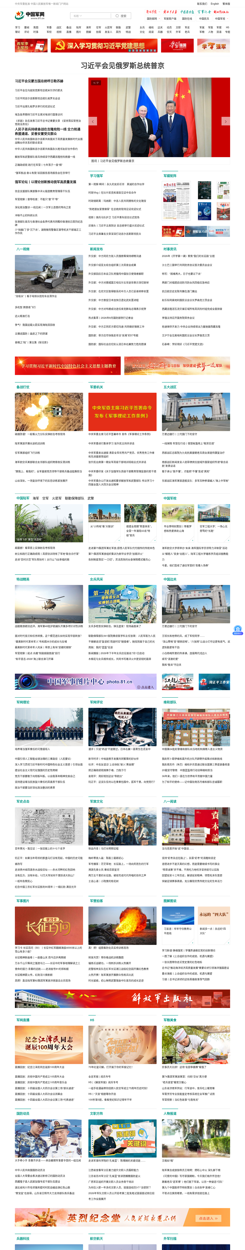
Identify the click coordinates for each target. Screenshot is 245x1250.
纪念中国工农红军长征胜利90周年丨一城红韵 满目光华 (45, 886)
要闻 (26, 27)
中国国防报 (188, 12)
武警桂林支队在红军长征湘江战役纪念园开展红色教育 (118, 969)
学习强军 (96, 175)
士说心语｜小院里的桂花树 (103, 881)
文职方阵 (96, 1113)
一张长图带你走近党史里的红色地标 (182, 962)
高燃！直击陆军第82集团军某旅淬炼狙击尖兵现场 (42, 980)
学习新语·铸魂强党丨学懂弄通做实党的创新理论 (188, 950)
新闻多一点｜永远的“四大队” (213, 931)
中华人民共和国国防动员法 (30, 1170)
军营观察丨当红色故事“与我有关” (180, 1099)
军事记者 (205, 12)
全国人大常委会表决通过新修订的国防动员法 (40, 1175)
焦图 (35, 27)
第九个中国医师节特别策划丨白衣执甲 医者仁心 (188, 1187)
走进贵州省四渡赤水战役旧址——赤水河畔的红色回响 (45, 869)
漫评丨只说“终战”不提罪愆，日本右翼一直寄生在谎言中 (119, 749)
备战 (68, 27)
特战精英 (23, 579)
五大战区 (170, 387)
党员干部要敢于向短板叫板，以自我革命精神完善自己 (45, 776)
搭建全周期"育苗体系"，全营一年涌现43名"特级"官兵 (139, 530)
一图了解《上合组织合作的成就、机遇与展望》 (188, 956)
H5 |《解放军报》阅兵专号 (103, 1082)
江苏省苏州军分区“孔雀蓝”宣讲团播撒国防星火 (114, 1176)
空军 (98, 27)
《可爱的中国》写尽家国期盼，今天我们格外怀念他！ (192, 1176)
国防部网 (152, 18)
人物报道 (170, 1113)
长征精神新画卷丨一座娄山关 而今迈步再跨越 (40, 957)
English (215, 3)
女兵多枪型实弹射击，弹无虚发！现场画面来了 (114, 626)
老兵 (187, 32)
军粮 (201, 32)
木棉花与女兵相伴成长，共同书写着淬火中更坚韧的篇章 (119, 659)
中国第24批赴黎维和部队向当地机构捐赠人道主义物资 (192, 749)
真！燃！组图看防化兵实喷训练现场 (108, 947)
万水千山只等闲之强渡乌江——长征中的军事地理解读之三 (47, 963)
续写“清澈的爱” (170, 659)
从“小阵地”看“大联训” (102, 526)
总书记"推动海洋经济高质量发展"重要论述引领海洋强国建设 (195, 967)
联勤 (118, 27)
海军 (88, 27)
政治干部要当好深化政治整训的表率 (35, 787)
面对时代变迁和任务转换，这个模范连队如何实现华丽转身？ (49, 635)
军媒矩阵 (170, 175)
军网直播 (23, 1020)
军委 (49, 27)
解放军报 (154, 12)
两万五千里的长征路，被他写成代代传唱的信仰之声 (117, 875)
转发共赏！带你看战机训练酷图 (106, 957)
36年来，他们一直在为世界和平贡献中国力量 (187, 776)
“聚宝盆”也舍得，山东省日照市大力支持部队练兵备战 (44, 1193)
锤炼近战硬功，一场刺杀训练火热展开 (109, 963)
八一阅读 (170, 801)
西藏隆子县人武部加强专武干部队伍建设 (37, 1181)
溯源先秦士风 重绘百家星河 (103, 869)
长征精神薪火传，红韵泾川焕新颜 (34, 974)
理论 (17, 32)
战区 (59, 27)
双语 (219, 32)
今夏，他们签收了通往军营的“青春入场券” (185, 565)
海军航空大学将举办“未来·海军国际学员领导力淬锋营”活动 (194, 548)
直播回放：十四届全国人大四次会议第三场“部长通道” (44, 1088)
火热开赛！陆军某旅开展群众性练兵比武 (111, 974)
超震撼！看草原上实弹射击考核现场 (35, 547)
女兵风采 (96, 579)
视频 (59, 32)
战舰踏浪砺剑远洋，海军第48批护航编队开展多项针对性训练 (49, 626)
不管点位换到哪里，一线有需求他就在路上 (186, 1193)
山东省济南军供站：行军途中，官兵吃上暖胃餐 (188, 1088)
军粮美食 (170, 1020)
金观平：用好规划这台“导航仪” (105, 776)
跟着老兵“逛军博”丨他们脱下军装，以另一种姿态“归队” (192, 1181)
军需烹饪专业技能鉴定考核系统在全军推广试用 (188, 1094)
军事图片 (23, 900)
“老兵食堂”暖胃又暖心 (174, 1082)
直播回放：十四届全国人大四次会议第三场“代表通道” (44, 1099)
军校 (49, 32)
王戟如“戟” (168, 1160)
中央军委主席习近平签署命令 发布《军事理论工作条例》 (120, 434)
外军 (178, 32)
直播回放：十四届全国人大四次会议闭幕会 (39, 1094)
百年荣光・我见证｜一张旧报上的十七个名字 (40, 848)
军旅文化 (96, 801)
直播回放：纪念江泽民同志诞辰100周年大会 (39, 1067)
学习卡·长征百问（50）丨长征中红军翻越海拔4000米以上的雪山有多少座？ (48, 949)
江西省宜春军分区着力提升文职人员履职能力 (113, 1170)
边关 (160, 27)
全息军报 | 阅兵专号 (99, 1076)
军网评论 (96, 702)
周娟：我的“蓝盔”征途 (100, 647)
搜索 (123, 16)
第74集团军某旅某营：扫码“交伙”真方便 (184, 1076)
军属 (201, 27)
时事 (35, 32)
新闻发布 (96, 249)
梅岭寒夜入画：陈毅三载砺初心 (106, 858)
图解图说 (170, 900)
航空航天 (96, 1238)
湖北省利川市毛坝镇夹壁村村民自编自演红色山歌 (42, 1187)
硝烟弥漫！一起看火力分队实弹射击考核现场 (40, 434)
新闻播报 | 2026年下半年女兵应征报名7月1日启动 (116, 653)
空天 (169, 32)
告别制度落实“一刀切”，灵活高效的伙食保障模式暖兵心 (119, 559)
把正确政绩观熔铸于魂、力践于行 (107, 770)
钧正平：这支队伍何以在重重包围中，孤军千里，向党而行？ (122, 781)
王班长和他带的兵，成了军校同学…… (183, 635)
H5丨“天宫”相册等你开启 (102, 1094)
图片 (78, 32)
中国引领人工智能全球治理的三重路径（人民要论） (44, 758)
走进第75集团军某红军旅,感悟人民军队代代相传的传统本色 (121, 548)
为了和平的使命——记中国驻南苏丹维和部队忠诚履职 (192, 781)
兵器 (160, 32)
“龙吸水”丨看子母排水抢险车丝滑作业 (36, 296)
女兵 (142, 27)
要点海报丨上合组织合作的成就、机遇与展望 (187, 973)
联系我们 (202, 3)
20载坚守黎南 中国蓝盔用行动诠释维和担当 (187, 770)
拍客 (98, 32)
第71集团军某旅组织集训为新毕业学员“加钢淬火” (115, 553)
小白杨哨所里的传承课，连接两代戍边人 (184, 653)
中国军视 (220, 18)
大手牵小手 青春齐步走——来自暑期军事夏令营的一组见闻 (48, 1160)
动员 (169, 27)
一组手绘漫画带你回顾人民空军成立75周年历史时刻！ (118, 1088)
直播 (68, 32)
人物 (210, 32)
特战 (128, 32)
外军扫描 (170, 1238)
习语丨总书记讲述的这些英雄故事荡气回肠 (186, 979)
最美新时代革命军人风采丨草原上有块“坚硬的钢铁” (43, 647)
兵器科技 (23, 1238)
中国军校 (170, 498)
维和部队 (170, 702)
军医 (210, 27)
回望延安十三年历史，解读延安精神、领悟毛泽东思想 (192, 875)
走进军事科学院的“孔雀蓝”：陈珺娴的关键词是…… (116, 1160)
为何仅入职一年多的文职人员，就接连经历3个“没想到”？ (120, 1187)
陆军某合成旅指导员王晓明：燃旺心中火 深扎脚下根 (191, 1170)
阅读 (151, 32)
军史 (187, 27)
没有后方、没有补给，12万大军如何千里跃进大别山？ (45, 875)
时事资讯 (170, 249)
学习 (17, 27)
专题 (227, 32)
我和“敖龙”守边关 (171, 664)
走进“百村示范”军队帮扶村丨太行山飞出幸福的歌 (42, 559)
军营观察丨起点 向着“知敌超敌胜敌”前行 (37, 653)
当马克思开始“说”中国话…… (178, 848)
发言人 (108, 32)
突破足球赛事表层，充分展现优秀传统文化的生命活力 (192, 881)
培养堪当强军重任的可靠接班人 (32, 749)
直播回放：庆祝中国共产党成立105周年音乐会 (41, 1082)
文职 (178, 27)
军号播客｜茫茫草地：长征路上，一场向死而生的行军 (118, 864)
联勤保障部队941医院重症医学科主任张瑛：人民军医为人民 (122, 635)
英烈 (118, 32)
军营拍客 (96, 900)
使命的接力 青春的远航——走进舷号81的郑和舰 (42, 969)
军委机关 (96, 387)
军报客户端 (170, 18)
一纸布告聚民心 (23, 881)
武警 (128, 27)
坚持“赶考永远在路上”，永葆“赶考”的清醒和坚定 (189, 858)
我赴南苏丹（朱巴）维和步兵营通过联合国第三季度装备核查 (196, 764)
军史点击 (23, 801)
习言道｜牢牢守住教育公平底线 (178, 931)
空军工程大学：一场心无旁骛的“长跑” (213, 528)
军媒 (219, 27)
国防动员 (23, 1113)
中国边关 (170, 579)
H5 (227, 27)
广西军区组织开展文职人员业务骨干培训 (111, 1181)
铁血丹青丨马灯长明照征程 (103, 848)
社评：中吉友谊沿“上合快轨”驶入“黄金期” (111, 764)
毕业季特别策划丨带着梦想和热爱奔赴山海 (178, 528)
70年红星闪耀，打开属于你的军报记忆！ (111, 1067)
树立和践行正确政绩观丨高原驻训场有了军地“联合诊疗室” (47, 553)
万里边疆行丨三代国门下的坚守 (179, 434)
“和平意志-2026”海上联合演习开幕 (34, 659)
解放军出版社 (222, 12)
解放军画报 (171, 12)
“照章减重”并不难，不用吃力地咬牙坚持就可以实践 (190, 869)
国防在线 (187, 18)
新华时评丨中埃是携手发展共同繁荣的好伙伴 (113, 758)
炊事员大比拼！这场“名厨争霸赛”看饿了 (184, 1067)
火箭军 (108, 27)
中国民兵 (204, 18)
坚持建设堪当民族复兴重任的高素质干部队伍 (40, 781)
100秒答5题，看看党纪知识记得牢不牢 (110, 1099)
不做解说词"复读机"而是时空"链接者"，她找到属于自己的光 (121, 641)
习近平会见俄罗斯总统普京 (122, 65)
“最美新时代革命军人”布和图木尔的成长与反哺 (41, 641)
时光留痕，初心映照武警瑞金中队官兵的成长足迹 (116, 980)
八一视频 (23, 249)
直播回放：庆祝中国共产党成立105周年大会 (39, 1076)
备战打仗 (23, 387)
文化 (142, 32)
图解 (88, 32)
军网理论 (23, 702)
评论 (26, 32)
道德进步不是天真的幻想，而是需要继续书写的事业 (191, 864)
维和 (151, 27)
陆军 (78, 27)
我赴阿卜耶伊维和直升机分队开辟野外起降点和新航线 (192, 758)
